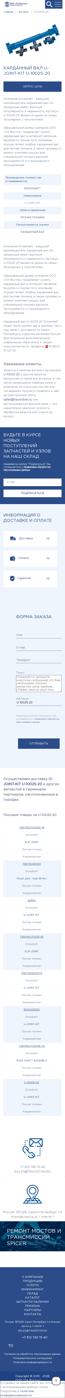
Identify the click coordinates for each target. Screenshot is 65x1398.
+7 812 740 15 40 (32, 1167)
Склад (32, 1293)
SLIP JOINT (32, 842)
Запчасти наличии (32, 1302)
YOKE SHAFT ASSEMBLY (31, 1061)
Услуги (32, 1285)
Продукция (32, 1281)
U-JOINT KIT (32, 988)
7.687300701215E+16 (31, 828)
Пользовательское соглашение (32, 1358)
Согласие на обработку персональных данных (32, 1354)
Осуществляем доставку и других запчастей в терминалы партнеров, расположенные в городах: (31, 789)
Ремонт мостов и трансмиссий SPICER (34, 1237)
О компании (32, 1277)
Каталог (32, 1298)
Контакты (32, 1314)
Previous (46, 1258)
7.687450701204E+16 (32, 1046)
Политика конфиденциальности (32, 1362)
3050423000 (32, 1010)
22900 (32, 901)
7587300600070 (31, 973)
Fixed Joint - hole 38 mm (31, 879)
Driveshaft (32, 189)
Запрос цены (32, 87)
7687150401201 (31, 864)
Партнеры (32, 1310)
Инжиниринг (32, 1289)
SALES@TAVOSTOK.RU (32, 1171)
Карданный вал (32, 232)
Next (56, 1258)
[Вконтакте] (11, 1344)
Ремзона (32, 1306)
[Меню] (58, 4)
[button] (49, 4)
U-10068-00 (31, 1083)
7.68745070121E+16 (32, 937)
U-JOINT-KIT (32, 915)
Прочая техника (32, 218)
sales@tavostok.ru (17, 399)
